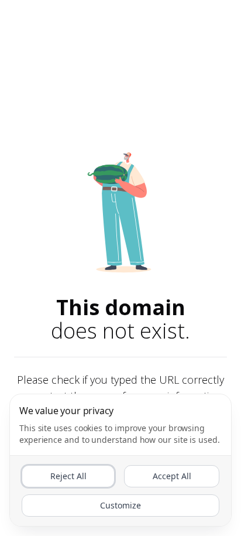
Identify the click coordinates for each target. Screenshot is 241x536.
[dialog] (120, 460)
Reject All (68, 476)
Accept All (172, 476)
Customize (120, 505)
